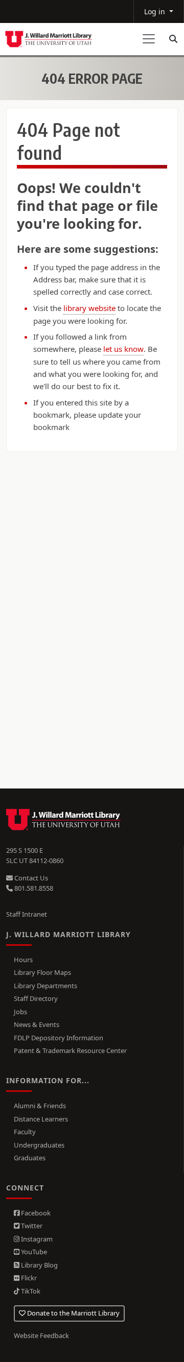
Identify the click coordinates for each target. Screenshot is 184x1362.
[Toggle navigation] (149, 39)
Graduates (29, 1157)
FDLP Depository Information (58, 1037)
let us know (123, 349)
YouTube (33, 1251)
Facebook (35, 1212)
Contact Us (30, 877)
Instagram (36, 1239)
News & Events (36, 1024)
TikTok (29, 1291)
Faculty (25, 1131)
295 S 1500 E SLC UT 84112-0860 (34, 855)
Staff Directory (36, 998)
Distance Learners (41, 1119)
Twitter (30, 1225)
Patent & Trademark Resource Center (70, 1050)
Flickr (28, 1277)
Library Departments (45, 985)
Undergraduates (39, 1145)
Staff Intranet (26, 914)
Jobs (20, 1011)
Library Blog (38, 1265)
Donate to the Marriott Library (73, 1313)
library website (89, 308)
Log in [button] (155, 11)
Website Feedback (41, 1335)
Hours (23, 959)
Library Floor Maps (42, 972)
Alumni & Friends (40, 1105)
